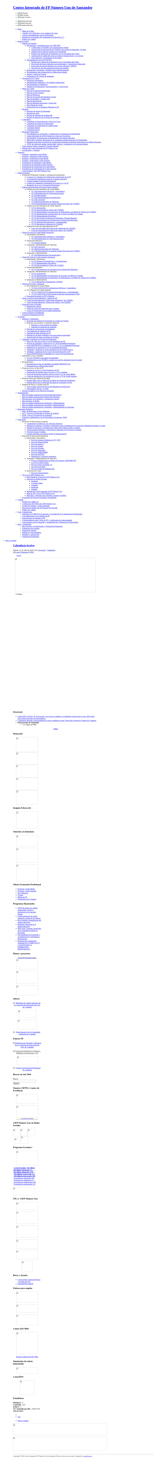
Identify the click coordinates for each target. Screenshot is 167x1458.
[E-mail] (16, 552)
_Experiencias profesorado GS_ (24, 1184)
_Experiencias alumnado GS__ (24, 1180)
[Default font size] (24, 23)
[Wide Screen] (23, 15)
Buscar (15, 1079)
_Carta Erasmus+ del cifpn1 (24, 1168)
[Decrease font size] (25, 25)
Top (19, 1417)
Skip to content (10, 540)
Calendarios (51, 550)
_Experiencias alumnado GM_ (24, 1178)
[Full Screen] (23, 13)
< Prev (55, 729)
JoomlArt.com (87, 1456)
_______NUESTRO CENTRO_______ (27, 1119)
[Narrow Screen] (24, 17)
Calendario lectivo (24, 545)
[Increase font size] (25, 21)
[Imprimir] (24, 552)
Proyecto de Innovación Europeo (27, 958)
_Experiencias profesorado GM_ (24, 1182)
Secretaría (42, 550)
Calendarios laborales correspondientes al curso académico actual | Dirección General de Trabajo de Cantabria (57, 721)
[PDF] (31, 552)
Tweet (18, 555)
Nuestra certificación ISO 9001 (27, 1357)
